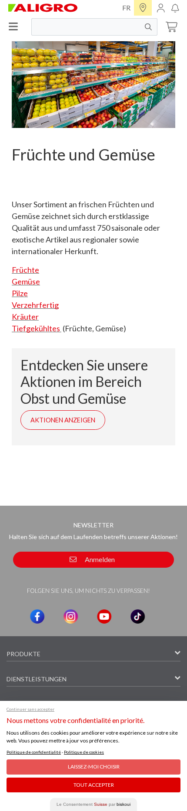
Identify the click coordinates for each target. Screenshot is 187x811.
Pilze (20, 293)
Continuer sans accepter (30, 709)
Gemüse (26, 281)
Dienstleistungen (37, 679)
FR (126, 7)
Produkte (23, 653)
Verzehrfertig (35, 305)
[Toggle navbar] (16, 27)
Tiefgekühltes (36, 328)
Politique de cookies (84, 752)
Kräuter (25, 316)
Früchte (25, 270)
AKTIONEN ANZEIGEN (62, 420)
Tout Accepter (93, 785)
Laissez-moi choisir (94, 766)
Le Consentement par (93, 804)
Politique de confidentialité (34, 752)
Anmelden (99, 559)
